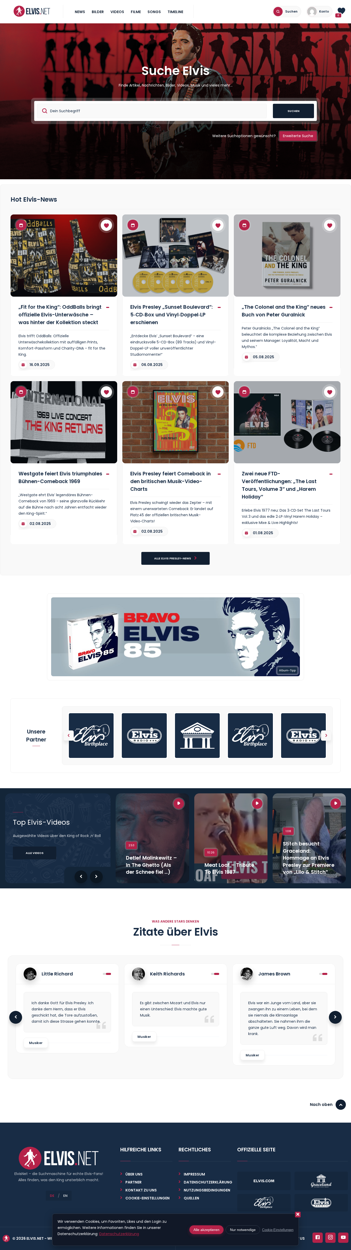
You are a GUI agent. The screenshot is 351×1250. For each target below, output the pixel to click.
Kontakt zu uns (141, 1190)
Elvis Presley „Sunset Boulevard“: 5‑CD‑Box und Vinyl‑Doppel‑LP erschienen (171, 314)
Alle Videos (34, 853)
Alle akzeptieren (206, 1230)
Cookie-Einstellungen (277, 1230)
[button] (326, 735)
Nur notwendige (243, 1230)
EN (65, 1195)
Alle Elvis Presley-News (173, 558)
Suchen (293, 111)
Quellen (191, 1198)
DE (52, 1195)
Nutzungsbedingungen (207, 1190)
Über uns (134, 1174)
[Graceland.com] (197, 735)
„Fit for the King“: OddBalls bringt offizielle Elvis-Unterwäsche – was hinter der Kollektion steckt (60, 314)
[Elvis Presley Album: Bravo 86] (175, 636)
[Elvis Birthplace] (91, 735)
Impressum (194, 1174)
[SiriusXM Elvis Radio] (144, 735)
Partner (133, 1182)
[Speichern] (106, 225)
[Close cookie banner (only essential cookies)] (298, 1214)
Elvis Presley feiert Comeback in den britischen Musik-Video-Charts (170, 481)
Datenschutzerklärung (208, 1182)
